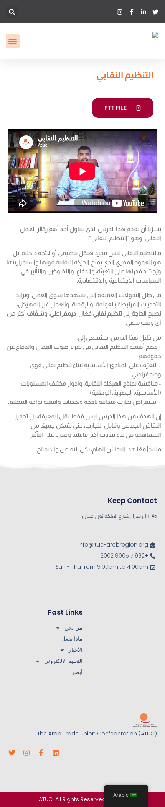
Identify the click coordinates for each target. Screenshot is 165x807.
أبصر (77, 672)
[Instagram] (26, 752)
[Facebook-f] (41, 752)
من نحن (73, 627)
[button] (12, 12)
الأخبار (75, 650)
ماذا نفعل (71, 639)
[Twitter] (11, 752)
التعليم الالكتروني (63, 661)
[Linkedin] (55, 752)
